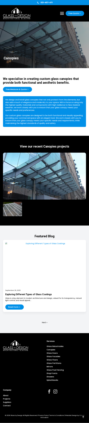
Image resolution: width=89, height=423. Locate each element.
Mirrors (50, 367)
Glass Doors (52, 353)
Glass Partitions (54, 363)
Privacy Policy (43, 415)
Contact (7, 405)
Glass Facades (53, 357)
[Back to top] (83, 417)
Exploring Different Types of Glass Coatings (28, 294)
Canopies (51, 350)
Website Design (71, 415)
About (5, 395)
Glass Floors (52, 360)
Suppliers (7, 402)
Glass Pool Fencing (55, 370)
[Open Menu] (62, 13)
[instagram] (55, 391)
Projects (6, 399)
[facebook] (49, 391)
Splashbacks (52, 380)
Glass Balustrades (55, 346)
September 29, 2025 (13, 290)
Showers (50, 377)
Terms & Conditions (56, 415)
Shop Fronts (52, 373)
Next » (44, 322)
